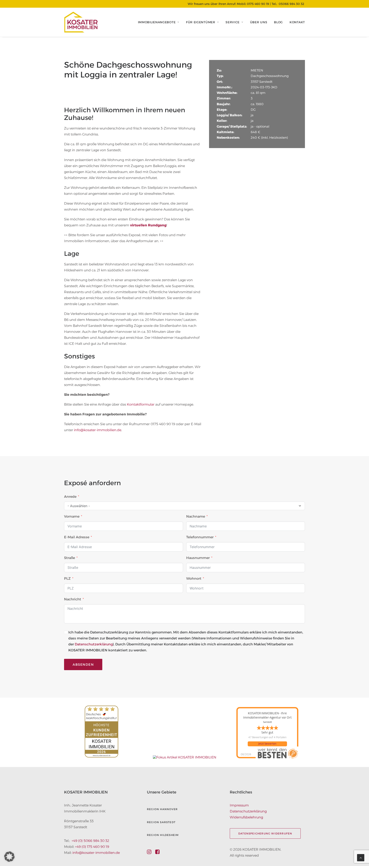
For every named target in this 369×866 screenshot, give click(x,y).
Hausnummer (198, 558)
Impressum (239, 805)
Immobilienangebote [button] (157, 22)
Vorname (71, 516)
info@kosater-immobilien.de (97, 430)
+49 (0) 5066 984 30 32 (90, 841)
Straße (69, 558)
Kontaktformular (140, 404)
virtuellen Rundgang (148, 225)
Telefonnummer (200, 537)
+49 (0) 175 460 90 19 (92, 847)
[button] (149, 853)
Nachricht (72, 599)
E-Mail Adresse (76, 537)
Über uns (258, 22)
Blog (278, 22)
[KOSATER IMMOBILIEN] (81, 22)
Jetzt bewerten (267, 743)
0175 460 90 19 (258, 4)
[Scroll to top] (360, 857)
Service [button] (233, 22)
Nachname (195, 516)
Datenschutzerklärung (94, 644)
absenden (83, 664)
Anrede (70, 497)
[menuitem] (160, 22)
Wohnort (193, 578)
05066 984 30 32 (291, 4)
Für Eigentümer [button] (200, 22)
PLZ (67, 578)
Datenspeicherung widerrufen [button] (265, 833)
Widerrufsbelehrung (246, 817)
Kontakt (297, 22)
